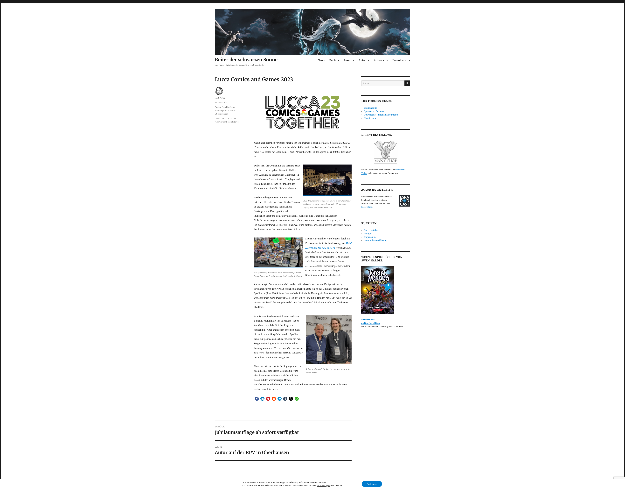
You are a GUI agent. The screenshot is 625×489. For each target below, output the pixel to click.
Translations (230, 110)
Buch (332, 60)
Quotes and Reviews (374, 111)
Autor (362, 60)
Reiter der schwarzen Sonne (246, 60)
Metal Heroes (233, 121)
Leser (347, 60)
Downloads (399, 60)
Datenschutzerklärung (375, 240)
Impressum (370, 237)
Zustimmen (372, 483)
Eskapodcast (366, 206)
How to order (370, 118)
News (321, 60)
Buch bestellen (371, 230)
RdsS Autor (220, 97)
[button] (257, 399)
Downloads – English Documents (381, 114)
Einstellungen (323, 485)
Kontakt (368, 233)
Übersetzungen (221, 113)
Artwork (379, 60)
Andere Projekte (222, 106)
